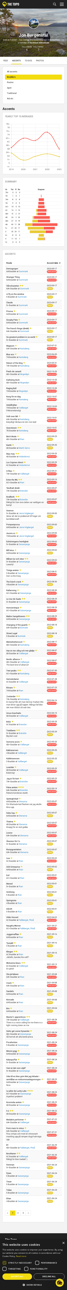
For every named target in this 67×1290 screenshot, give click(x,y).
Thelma (10, 822)
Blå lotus (10, 550)
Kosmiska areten (14, 1102)
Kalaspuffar (12, 1060)
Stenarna (23, 801)
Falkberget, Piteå (26, 920)
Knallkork (10, 497)
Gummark (23, 271)
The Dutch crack (14, 582)
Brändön (24, 491)
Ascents (16, 61)
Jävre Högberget (26, 513)
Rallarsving (11, 590)
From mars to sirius (15, 1128)
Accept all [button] (17, 1276)
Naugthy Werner (13, 926)
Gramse (10, 511)
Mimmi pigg (11, 1051)
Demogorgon (12, 269)
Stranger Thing (13, 277)
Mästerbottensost (14, 642)
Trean (9, 1182)
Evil (8, 875)
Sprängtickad (12, 799)
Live (8, 858)
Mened (9, 884)
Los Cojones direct (15, 462)
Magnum (10, 346)
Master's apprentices (16, 1017)
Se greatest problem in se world (21, 337)
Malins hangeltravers (16, 616)
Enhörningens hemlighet (17, 541)
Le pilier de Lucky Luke (16, 1091)
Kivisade (10, 1000)
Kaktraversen (12, 750)
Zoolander (11, 696)
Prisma (9, 311)
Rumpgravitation (14, 849)
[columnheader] (25, 263)
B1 (7, 1145)
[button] (60, 1283)
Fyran (9, 1173)
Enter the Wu (12, 480)
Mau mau (10, 454)
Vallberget (23, 408)
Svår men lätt (12, 416)
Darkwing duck (13, 380)
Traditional (12, 93)
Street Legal (12, 633)
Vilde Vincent (12, 917)
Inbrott (9, 909)
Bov (8, 1008)
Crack (9, 983)
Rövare (9, 688)
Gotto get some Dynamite (18, 1031)
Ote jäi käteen (12, 974)
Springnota (11, 900)
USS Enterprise (13, 867)
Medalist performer (15, 1120)
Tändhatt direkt (13, 488)
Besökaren (11, 1153)
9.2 (8, 1111)
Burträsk (24, 628)
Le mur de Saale (13, 599)
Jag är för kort (12, 779)
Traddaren (11, 730)
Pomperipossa (13, 524)
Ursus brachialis (14, 713)
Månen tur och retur (15, 559)
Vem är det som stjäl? (16, 1068)
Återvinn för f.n (13, 841)
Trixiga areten (12, 570)
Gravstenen (11, 428)
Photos (40, 61)
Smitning (10, 892)
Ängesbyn (24, 374)
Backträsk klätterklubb (39, 43)
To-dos (28, 61)
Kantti (9, 445)
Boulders (11, 77)
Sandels (10, 991)
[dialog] (33, 1265)
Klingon (9, 952)
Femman (10, 1165)
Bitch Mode (11, 436)
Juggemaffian (13, 934)
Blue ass (10, 354)
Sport (9, 88)
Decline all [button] (49, 1276)
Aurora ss (11, 533)
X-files (9, 471)
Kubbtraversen (13, 758)
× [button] (63, 1243)
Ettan (9, 1198)
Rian (22, 439)
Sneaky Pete (12, 320)
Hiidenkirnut (24, 457)
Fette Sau (10, 813)
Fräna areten (12, 787)
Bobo (8, 722)
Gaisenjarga (24, 544)
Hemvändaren (12, 679)
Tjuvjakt (10, 943)
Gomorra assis (13, 742)
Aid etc (10, 98)
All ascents (12, 72)
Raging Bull (11, 388)
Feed (5, 61)
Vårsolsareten (13, 286)
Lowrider (10, 767)
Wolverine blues (13, 963)
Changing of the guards (17, 625)
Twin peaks (11, 671)
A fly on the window (15, 294)
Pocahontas (12, 1042)
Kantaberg (24, 349)
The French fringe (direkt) (18, 328)
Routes (10, 82)
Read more (21, 1256)
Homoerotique (13, 608)
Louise (9, 833)
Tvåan (9, 1190)
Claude (9, 302)
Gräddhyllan (11, 405)
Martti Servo (24, 448)
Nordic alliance (13, 659)
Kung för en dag (13, 397)
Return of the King (14, 363)
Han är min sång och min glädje (20, 651)
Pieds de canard (14, 371)
